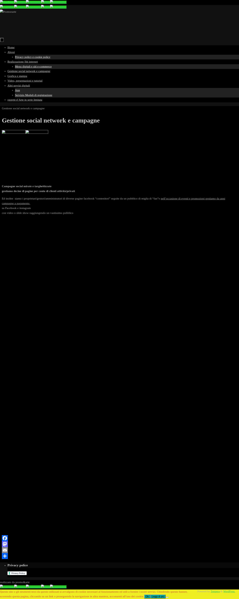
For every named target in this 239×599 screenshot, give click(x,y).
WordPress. (229, 591)
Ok (147, 596)
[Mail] (45, 2)
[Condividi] (119, 556)
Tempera (215, 591)
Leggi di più (158, 596)
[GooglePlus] (58, 2)
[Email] (119, 550)
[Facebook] (33, 2)
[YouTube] (7, 2)
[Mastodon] (119, 544)
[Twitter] (20, 2)
